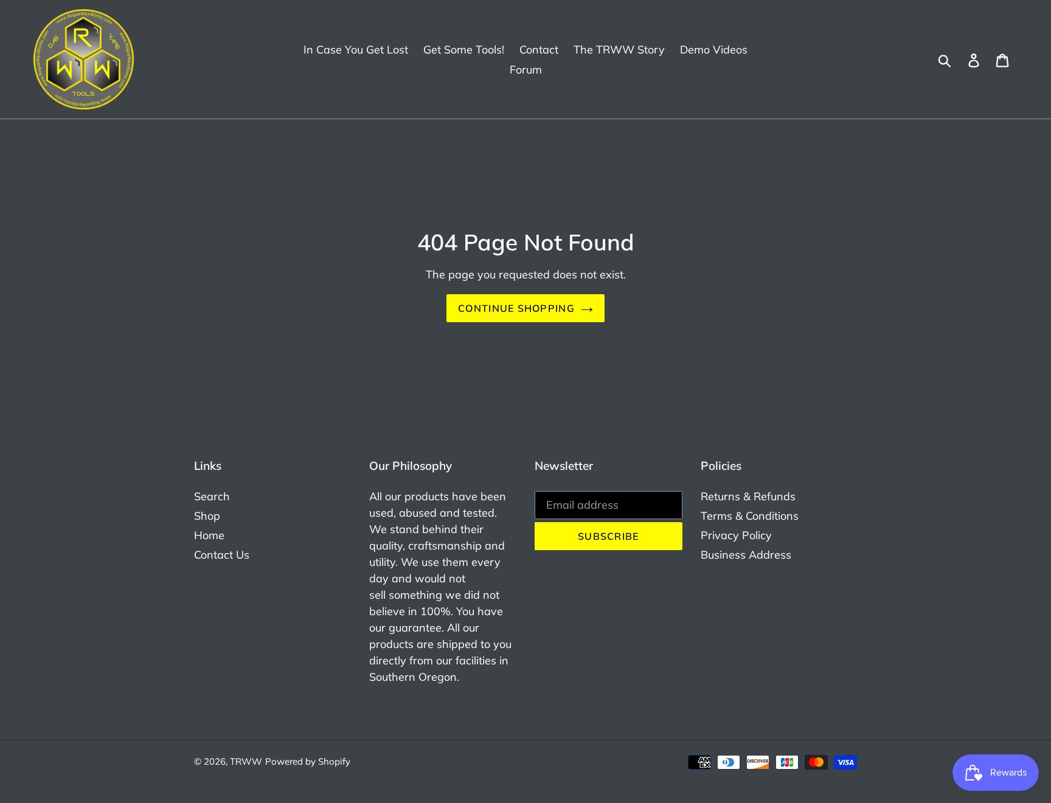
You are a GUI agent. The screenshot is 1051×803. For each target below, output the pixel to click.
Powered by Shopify (307, 761)
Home (209, 535)
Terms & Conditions (750, 516)
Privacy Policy (736, 535)
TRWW (246, 761)
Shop (207, 516)
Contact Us (221, 555)
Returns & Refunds (748, 496)
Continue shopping (516, 308)
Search (212, 496)
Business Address (746, 555)
